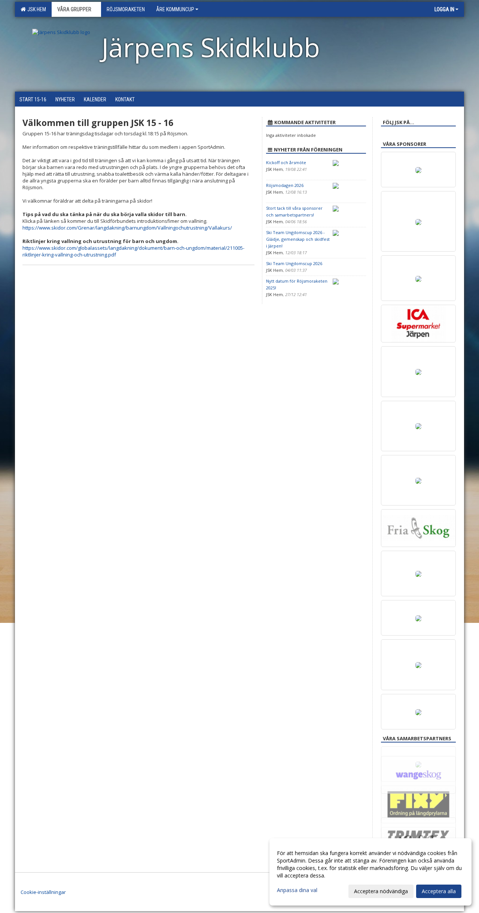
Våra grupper (74, 9)
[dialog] (370, 872)
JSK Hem (35, 9)
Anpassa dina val (297, 890)
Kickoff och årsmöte (286, 162)
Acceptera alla (439, 891)
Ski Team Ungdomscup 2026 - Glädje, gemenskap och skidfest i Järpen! (298, 239)
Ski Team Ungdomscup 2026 (294, 263)
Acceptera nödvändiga (381, 891)
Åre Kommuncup (175, 9)
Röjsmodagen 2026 (284, 185)
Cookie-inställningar (43, 892)
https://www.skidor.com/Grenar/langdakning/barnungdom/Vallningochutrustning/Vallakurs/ (127, 227)
